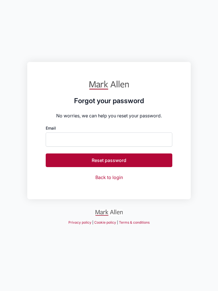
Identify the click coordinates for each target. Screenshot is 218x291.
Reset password (109, 160)
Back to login (109, 177)
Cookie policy (105, 222)
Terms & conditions (134, 222)
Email (51, 128)
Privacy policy (79, 222)
